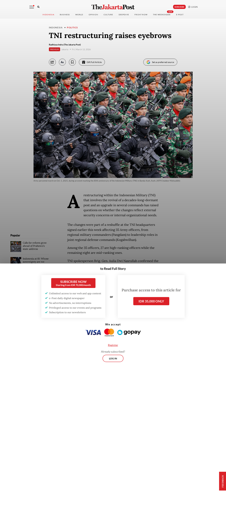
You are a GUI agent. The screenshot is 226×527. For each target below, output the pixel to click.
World (79, 14)
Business (65, 14)
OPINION (93, 14)
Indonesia (48, 14)
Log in (113, 358)
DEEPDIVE (124, 14)
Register (113, 345)
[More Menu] (31, 7)
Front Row (141, 14)
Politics (72, 27)
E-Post (180, 14)
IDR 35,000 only (151, 301)
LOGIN (194, 7)
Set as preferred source (163, 62)
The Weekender (162, 14)
